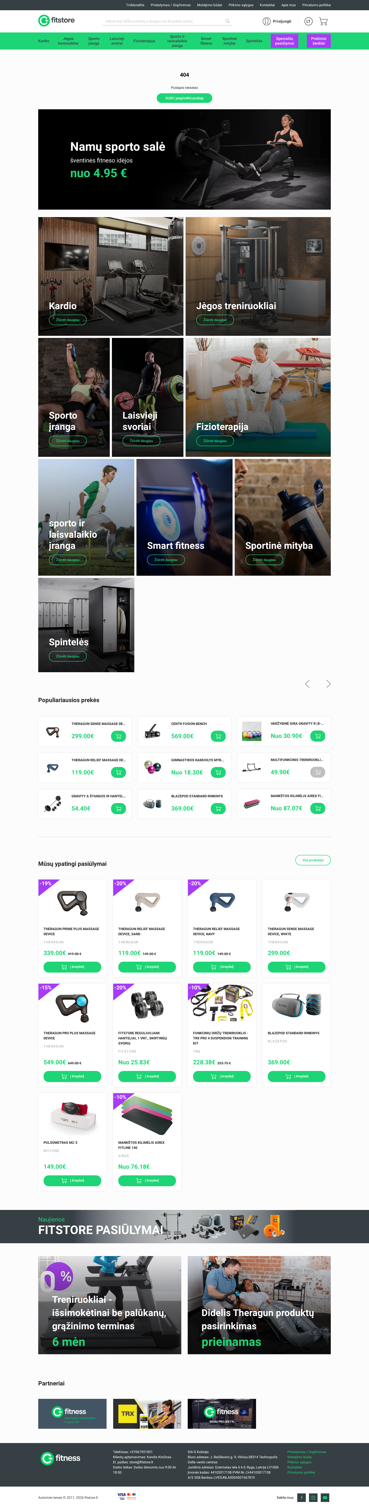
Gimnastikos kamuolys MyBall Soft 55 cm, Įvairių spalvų (222, 760)
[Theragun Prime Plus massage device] (72, 900)
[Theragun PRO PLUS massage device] (72, 1005)
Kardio (63, 305)
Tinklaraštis (135, 5)
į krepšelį (76, 967)
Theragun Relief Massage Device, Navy (106, 760)
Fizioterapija (222, 426)
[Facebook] (301, 1497)
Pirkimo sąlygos (241, 5)
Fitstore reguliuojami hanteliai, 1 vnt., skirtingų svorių (142, 1038)
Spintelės (69, 642)
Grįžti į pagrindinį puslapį (184, 98)
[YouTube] (325, 1497)
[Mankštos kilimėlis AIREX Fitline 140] (147, 1114)
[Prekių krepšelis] (323, 21)
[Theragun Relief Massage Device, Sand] (147, 900)
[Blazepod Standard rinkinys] (297, 1005)
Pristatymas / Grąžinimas (171, 5)
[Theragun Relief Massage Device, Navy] (222, 900)
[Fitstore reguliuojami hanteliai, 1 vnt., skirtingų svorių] (147, 1005)
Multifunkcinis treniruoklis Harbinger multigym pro (319, 760)
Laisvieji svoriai (140, 421)
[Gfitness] (72, 1428)
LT (308, 21)
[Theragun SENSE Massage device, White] (297, 900)
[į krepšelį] (118, 736)
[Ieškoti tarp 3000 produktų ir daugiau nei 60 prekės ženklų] (227, 21)
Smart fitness (176, 545)
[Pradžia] (61, 1467)
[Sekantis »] (329, 684)
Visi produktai (313, 860)
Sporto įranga (63, 421)
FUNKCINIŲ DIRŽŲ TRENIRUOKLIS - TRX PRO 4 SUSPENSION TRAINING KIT (220, 1038)
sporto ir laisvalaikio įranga (73, 534)
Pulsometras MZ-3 (60, 1143)
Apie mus (288, 5)
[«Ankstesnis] (307, 684)
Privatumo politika (316, 5)
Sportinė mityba (279, 545)
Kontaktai (267, 5)
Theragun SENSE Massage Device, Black (107, 724)
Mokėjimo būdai (209, 5)
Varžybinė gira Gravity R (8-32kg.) (301, 724)
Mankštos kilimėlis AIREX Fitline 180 (304, 796)
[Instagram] (313, 1497)
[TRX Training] (147, 1428)
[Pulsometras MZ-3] (72, 1114)
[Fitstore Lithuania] (56, 21)
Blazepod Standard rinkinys (197, 796)
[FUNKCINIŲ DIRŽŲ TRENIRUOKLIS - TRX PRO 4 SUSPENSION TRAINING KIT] (222, 1005)
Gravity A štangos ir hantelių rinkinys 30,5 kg (114, 796)
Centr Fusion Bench (189, 724)
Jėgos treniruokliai (236, 305)
